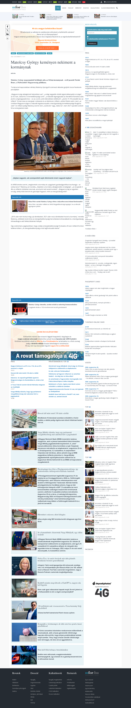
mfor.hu (69, 680)
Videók (64, 8)
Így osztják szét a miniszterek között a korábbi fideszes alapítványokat (106, 446)
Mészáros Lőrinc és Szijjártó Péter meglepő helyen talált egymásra (105, 463)
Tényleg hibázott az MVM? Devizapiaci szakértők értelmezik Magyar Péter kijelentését (105, 539)
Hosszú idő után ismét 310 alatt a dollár (24, 373)
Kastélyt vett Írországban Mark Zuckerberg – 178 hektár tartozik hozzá (106, 170)
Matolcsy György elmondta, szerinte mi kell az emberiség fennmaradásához (52, 304)
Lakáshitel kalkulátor (55, 688)
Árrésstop (78, 8)
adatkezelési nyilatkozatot (98, 39)
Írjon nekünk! (89, 680)
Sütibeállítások (89, 703)
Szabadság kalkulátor (55, 682)
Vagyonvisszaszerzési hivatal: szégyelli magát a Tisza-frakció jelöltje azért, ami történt (107, 421)
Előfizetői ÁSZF (89, 700)
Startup (32, 703)
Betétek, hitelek (35, 691)
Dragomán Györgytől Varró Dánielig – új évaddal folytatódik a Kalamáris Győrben (100, 241)
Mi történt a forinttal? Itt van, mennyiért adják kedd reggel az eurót (106, 412)
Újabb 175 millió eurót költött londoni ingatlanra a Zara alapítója (103, 154)
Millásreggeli (71, 685)
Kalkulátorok (95, 8)
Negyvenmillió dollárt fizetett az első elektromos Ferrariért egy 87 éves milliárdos (106, 212)
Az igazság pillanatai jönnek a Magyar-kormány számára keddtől (105, 471)
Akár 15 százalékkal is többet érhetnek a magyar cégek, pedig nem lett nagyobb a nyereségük (106, 134)
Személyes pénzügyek (19, 688)
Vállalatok (15, 682)
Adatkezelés (89, 691)
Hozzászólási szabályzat (92, 697)
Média (32, 697)
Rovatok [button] (86, 8)
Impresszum (89, 685)
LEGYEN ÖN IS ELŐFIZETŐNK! (47, 332)
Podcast (70, 8)
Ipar (31, 700)
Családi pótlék (53, 685)
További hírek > (90, 229)
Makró (13, 53)
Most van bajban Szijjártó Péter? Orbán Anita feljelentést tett (105, 429)
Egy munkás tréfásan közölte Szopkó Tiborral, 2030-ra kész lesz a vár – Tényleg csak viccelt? (101, 271)
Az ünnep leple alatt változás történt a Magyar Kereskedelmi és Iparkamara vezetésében (107, 480)
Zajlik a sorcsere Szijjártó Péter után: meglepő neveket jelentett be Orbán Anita (106, 438)
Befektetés (15, 685)
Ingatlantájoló (71, 688)
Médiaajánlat (89, 683)
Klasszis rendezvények (108, 8)
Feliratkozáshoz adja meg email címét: (99, 30)
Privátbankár (71, 682)
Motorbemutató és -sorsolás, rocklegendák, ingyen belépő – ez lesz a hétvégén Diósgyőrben (101, 264)
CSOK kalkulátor (54, 691)
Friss (58, 8)
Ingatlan (32, 685)
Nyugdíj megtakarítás (55, 680)
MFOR (18, 8)
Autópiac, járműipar (36, 694)
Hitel (31, 688)
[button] (101, 2)
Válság (49, 53)
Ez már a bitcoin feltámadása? (59, 371)
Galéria (14, 691)
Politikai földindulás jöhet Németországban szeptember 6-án (106, 488)
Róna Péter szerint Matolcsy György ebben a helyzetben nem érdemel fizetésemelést (55, 201)
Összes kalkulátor (54, 694)
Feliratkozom (92, 43)
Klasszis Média (89, 694)
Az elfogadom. (101, 39)
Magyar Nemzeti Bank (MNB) (25, 53)
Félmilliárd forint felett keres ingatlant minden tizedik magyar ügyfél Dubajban (104, 189)
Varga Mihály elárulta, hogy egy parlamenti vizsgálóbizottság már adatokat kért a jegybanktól (26, 394)
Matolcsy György (40, 53)
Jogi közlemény (90, 688)
